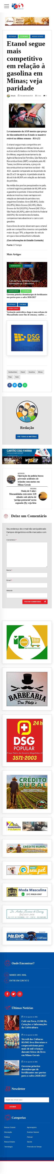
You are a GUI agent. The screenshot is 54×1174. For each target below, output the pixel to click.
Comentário (11, 540)
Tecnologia (8, 1147)
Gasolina (32, 372)
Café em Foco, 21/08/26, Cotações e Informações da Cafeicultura (34, 1024)
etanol (23, 372)
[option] (27, 116)
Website (9, 591)
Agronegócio (16, 266)
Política (7, 1137)
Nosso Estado (37, 36)
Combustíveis (12, 372)
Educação (8, 1132)
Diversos (23, 304)
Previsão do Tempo (34, 1147)
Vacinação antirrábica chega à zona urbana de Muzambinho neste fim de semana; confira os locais (27, 314)
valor (17, 377)
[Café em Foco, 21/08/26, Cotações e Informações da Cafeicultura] (27, 274)
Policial (30, 1137)
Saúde (29, 1142)
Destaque (28, 266)
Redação (13, 95)
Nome (9, 570)
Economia (26, 291)
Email (9, 580)
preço (10, 377)
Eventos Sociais (33, 1132)
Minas (40, 372)
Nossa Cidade (13, 308)
